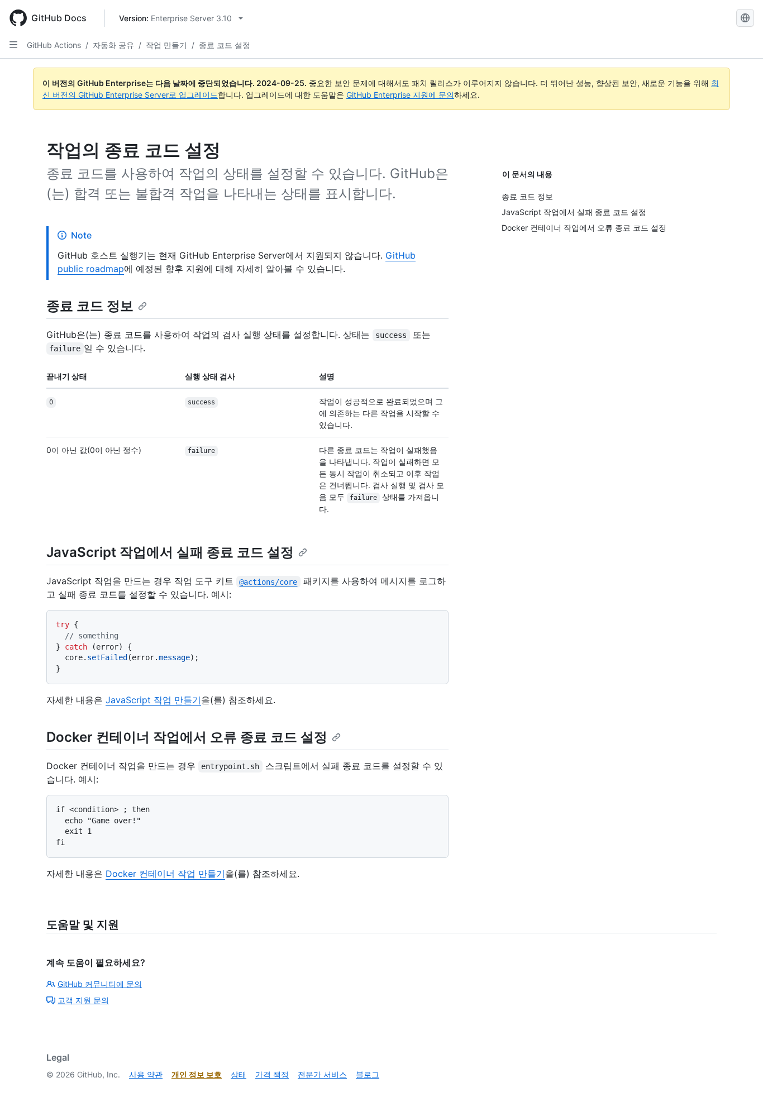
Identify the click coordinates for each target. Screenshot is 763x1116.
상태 (238, 1074)
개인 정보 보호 (196, 1074)
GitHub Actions (54, 45)
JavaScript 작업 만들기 (153, 699)
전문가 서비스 (322, 1074)
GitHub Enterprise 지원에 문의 (400, 94)
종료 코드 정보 (89, 306)
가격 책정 (272, 1074)
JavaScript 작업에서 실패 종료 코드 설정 (170, 552)
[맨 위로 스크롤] (738, 1091)
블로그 (367, 1074)
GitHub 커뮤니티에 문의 (100, 984)
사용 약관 (146, 1074)
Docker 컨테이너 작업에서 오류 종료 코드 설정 (186, 737)
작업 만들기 (166, 45)
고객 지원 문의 (83, 1000)
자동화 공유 (113, 45)
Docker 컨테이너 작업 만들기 (165, 873)
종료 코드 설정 (224, 45)
